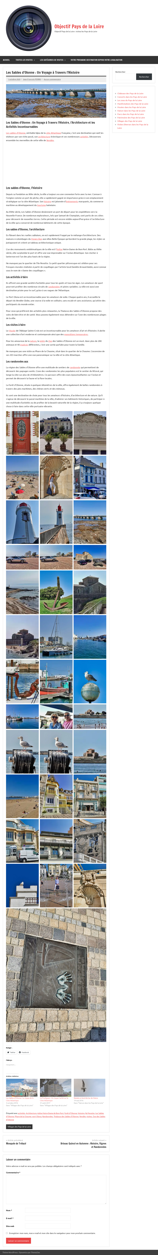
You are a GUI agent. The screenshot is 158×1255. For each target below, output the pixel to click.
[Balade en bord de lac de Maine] (89, 1088)
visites (89, 1116)
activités (84, 136)
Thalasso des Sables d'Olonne (66, 1116)
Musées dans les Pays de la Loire (131, 107)
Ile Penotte (89, 1113)
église (59, 249)
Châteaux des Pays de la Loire (130, 93)
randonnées (54, 286)
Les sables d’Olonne (15, 133)
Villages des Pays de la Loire (19, 1126)
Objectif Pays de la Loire (79, 26)
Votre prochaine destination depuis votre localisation (96, 60)
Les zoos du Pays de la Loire (129, 100)
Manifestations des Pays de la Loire (132, 103)
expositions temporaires (76, 334)
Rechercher (120, 72)
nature (33, 341)
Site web (10, 1226)
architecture (44, 136)
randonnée (75, 367)
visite (42, 341)
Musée (12, 330)
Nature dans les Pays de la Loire (131, 110)
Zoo (50, 341)
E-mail (9, 1218)
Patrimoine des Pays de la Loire (131, 117)
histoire (47, 201)
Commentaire (13, 1172)
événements (72, 201)
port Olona (36, 1116)
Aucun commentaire (52, 79)
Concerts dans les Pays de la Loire (132, 97)
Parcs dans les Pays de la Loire (130, 114)
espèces (24, 344)
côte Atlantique (53, 133)
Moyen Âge (36, 239)
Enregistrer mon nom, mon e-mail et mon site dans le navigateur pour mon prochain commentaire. (52, 1233)
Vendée (50, 140)
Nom (9, 1210)
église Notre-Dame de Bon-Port (50, 1113)
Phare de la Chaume (23, 1116)
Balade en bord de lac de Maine (86, 1098)
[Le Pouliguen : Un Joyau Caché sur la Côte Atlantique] (55, 1088)
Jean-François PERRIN (32, 79)
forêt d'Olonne (70, 1113)
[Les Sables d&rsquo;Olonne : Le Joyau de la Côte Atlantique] (22, 1088)
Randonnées (47, 1116)
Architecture (31, 1113)
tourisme (41, 205)
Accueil (6, 60)
